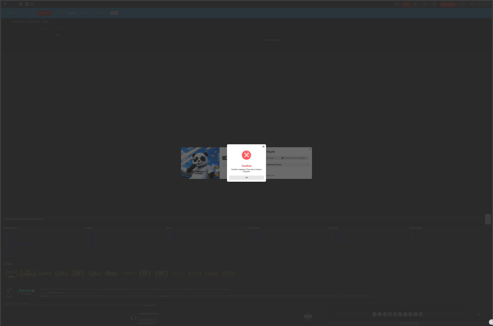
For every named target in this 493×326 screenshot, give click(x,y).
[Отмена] (263, 146)
